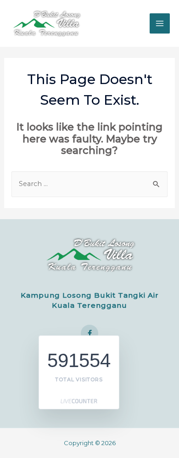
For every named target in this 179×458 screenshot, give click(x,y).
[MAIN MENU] (160, 23)
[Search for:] (89, 183)
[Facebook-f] (89, 333)
